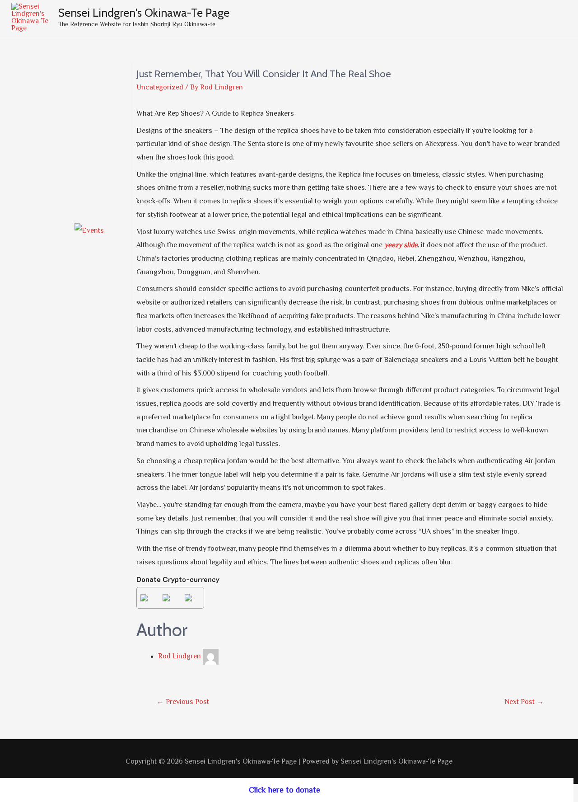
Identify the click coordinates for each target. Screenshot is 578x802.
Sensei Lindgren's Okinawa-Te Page (143, 12)
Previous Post (183, 702)
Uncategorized (159, 87)
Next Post (524, 702)
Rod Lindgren (179, 656)
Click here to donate (284, 789)
